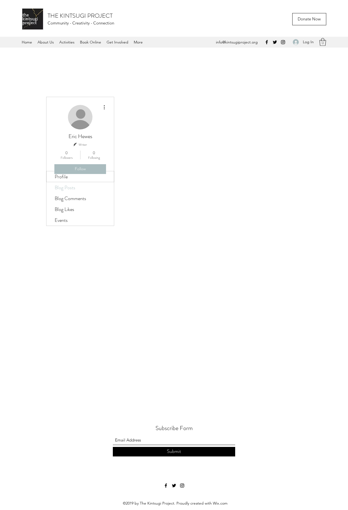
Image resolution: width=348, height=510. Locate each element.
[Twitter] (275, 42)
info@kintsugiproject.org (237, 42)
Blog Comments (70, 198)
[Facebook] (266, 42)
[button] (322, 42)
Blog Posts (65, 187)
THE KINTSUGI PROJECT (80, 15)
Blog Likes (64, 209)
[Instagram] (283, 42)
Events (61, 220)
